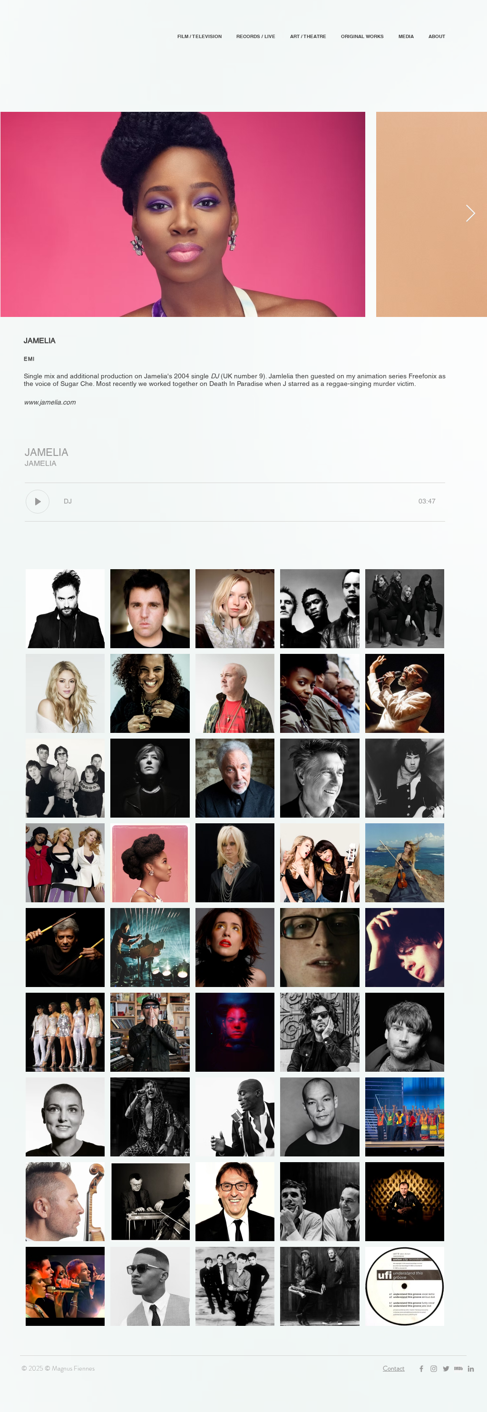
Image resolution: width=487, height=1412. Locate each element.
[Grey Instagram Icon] (433, 1368)
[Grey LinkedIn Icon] (471, 1368)
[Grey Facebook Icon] (421, 1368)
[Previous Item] (16, 214)
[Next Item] (470, 214)
